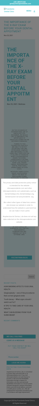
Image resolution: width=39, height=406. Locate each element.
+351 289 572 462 (19, 2)
